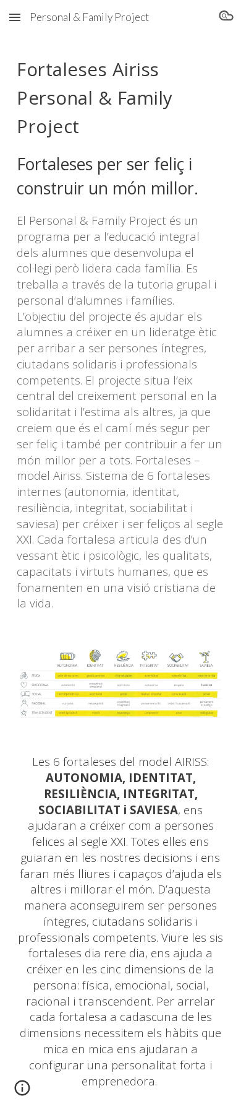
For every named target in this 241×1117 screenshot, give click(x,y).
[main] (120, 333)
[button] (15, 17)
